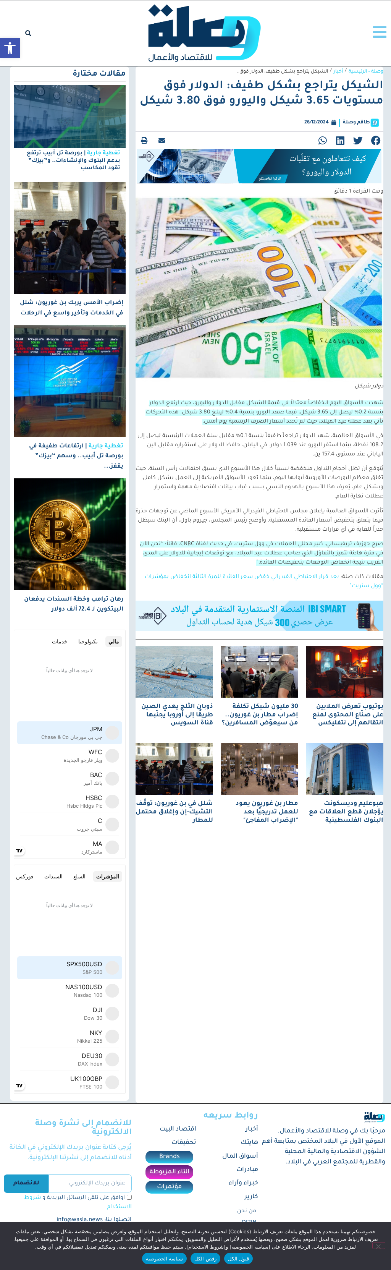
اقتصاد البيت (178, 1129)
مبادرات (247, 1169)
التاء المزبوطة (169, 1172)
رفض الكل (205, 1258)
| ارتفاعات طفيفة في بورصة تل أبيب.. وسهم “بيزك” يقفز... (76, 456)
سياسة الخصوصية (164, 1258)
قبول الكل (238, 1258)
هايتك (249, 1142)
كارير (251, 1197)
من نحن (246, 1211)
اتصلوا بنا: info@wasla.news (94, 1220)
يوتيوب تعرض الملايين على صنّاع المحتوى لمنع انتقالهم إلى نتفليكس (347, 715)
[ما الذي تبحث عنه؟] (28, 33)
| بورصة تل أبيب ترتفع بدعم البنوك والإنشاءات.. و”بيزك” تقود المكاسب (73, 161)
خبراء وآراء (243, 1183)
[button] (10, 48)
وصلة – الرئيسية (366, 72)
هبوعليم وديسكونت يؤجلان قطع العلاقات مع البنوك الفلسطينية (346, 812)
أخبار (338, 72)
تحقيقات (183, 1142)
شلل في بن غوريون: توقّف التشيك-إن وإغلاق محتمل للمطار (174, 812)
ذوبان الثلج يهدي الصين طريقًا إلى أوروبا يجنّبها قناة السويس (177, 715)
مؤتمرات (169, 1187)
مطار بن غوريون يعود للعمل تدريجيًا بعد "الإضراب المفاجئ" (267, 812)
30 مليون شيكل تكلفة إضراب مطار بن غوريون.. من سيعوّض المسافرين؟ (260, 715)
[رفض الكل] (378, 1245)
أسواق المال (240, 1156)
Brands (169, 1156)
